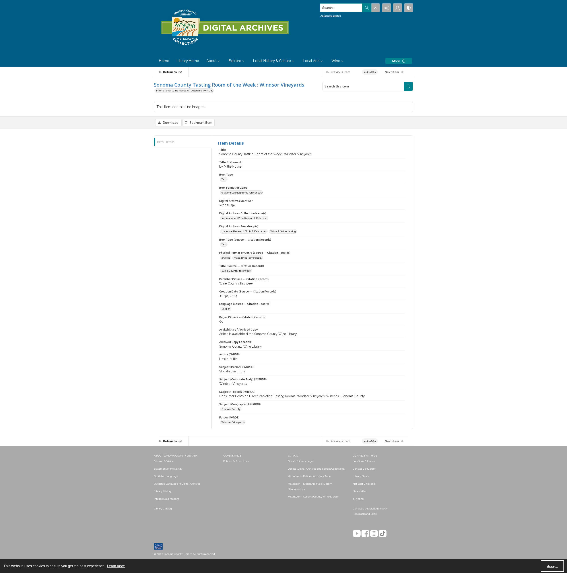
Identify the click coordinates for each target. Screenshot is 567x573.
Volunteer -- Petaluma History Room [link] (310, 476)
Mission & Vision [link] (164, 461)
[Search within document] (408, 86)
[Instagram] (374, 533)
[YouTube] (357, 533)
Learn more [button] (116, 566)
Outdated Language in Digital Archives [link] (177, 483)
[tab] (182, 142)
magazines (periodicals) (248, 257)
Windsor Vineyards (233, 422)
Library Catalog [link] (163, 508)
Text (224, 179)
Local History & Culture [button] (272, 61)
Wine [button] (336, 61)
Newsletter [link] (359, 491)
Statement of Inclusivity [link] (168, 468)
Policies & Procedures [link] (236, 461)
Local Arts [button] (311, 61)
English (225, 308)
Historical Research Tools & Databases (244, 231)
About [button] (211, 61)
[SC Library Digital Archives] (224, 27)
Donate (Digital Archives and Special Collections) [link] (316, 468)
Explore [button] (235, 61)
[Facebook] (365, 533)
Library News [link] (361, 476)
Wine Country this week (236, 270)
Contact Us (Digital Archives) (369, 508)
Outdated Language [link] (166, 476)
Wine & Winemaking (283, 231)
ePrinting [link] (358, 498)
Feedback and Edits (365, 513)
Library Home (188, 61)
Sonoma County (231, 409)
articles (225, 257)
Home (164, 61)
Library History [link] (163, 491)
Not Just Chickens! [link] (364, 483)
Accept (552, 566)
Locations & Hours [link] (364, 461)
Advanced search (330, 15)
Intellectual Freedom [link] (166, 498)
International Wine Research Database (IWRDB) (184, 90)
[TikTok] (382, 533)
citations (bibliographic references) (241, 192)
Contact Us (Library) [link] (364, 468)
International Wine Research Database (244, 218)
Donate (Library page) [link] (300, 461)
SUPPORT (294, 455)
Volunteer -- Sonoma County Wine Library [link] (313, 496)
